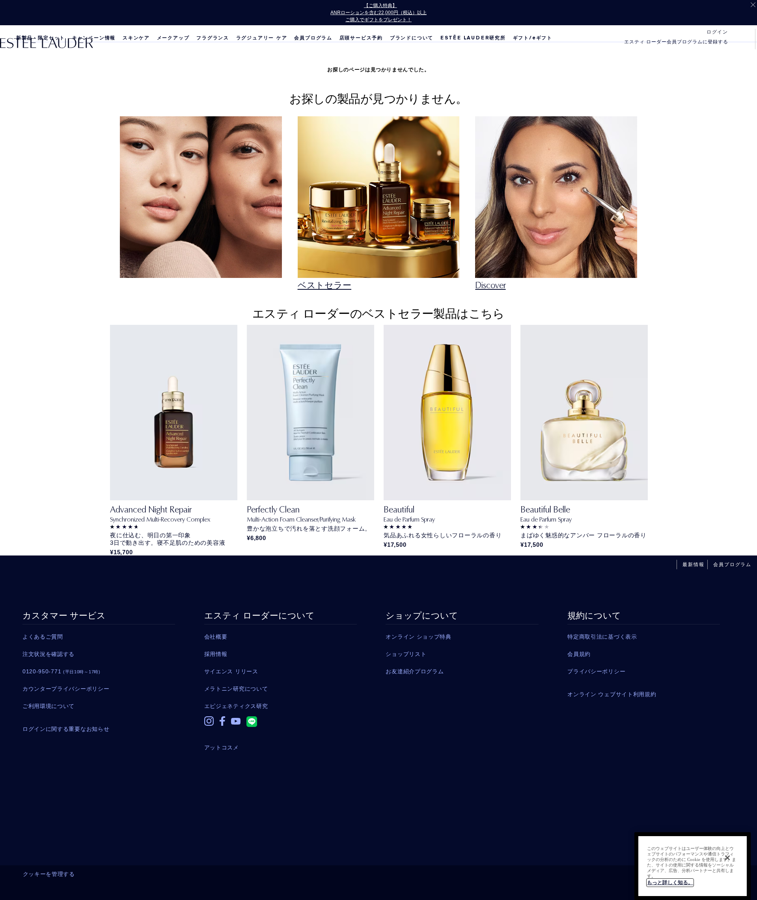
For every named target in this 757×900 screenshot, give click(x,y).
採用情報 (215, 654)
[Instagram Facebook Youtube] (280, 723)
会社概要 (215, 637)
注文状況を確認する (48, 654)
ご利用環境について (48, 706)
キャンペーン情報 (94, 38)
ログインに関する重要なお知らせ (66, 729)
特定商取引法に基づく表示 (602, 637)
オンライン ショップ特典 (418, 637)
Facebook (222, 725)
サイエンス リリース (231, 671)
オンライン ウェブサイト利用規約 (611, 694)
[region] (692, 866)
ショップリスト (406, 654)
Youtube (236, 726)
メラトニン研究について (236, 689)
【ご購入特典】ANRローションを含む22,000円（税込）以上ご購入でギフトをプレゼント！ (378, 12)
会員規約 (579, 654)
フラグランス (212, 38)
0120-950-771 (61, 671)
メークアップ (173, 38)
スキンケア (136, 38)
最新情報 (693, 564)
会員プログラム (313, 38)
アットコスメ (221, 747)
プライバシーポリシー (596, 671)
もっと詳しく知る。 (670, 882)
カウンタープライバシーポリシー (66, 689)
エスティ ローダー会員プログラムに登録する (676, 42)
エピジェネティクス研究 (236, 706)
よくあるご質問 (42, 637)
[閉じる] (727, 857)
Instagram (209, 725)
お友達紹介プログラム (415, 671)
